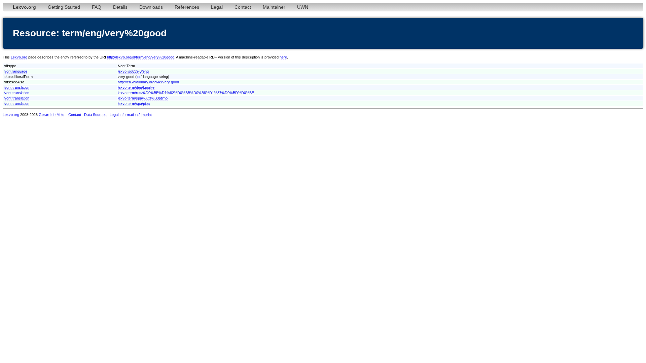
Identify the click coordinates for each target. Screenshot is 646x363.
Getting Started (64, 7)
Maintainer (274, 7)
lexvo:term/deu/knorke (136, 87)
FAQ (96, 7)
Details (120, 7)
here (283, 57)
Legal (217, 7)
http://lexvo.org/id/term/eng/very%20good (140, 57)
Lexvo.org (19, 57)
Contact (243, 7)
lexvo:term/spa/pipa (134, 104)
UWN (302, 7)
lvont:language (15, 71)
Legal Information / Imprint (131, 115)
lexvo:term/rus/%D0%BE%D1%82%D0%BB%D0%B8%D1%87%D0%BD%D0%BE (186, 93)
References (187, 7)
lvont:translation (16, 87)
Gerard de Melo (51, 115)
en (139, 77)
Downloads (151, 7)
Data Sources (95, 115)
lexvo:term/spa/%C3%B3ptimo (143, 98)
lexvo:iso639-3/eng (133, 71)
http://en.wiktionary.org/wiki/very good (148, 82)
